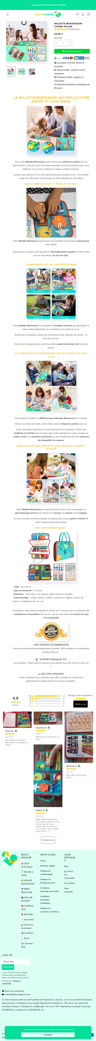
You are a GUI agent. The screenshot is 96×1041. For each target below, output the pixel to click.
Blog (66, 866)
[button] (7, 14)
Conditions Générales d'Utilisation (45, 899)
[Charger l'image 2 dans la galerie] (21, 71)
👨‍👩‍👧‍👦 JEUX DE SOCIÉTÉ (27, 899)
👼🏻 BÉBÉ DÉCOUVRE (26, 890)
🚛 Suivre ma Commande (27, 926)
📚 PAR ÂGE (27, 914)
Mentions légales (47, 866)
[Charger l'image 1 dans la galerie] (11, 71)
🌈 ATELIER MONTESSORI (28, 882)
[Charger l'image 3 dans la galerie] (32, 71)
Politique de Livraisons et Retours (49, 910)
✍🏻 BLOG (25, 938)
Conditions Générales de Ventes (49, 889)
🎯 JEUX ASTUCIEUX (26, 865)
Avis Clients (69, 883)
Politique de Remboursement (47, 881)
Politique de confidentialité (46, 872)
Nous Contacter (68, 890)
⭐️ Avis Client (27, 920)
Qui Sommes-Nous (27, 945)
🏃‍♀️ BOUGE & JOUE (27, 873)
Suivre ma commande (14, 991)
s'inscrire (8, 967)
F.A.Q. (43, 861)
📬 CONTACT (27, 933)
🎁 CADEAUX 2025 (27, 907)
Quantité (58, 38)
